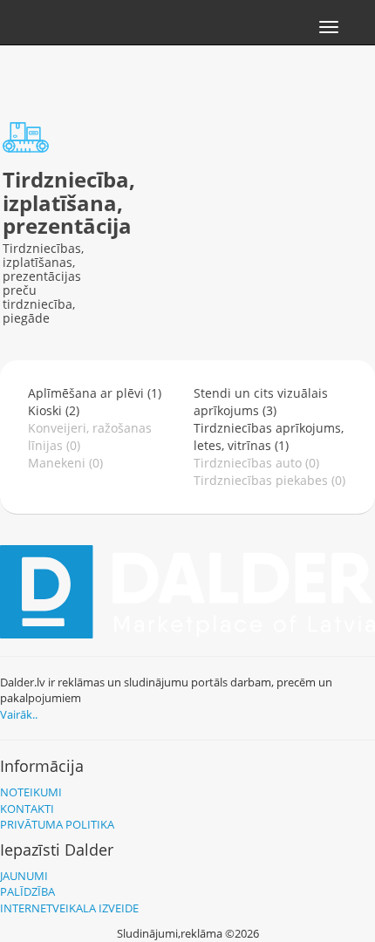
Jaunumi (24, 876)
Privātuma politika (57, 824)
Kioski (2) (53, 410)
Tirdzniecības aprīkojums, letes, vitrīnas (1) (269, 437)
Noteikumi (31, 792)
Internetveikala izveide (69, 908)
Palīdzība (27, 891)
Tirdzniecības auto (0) (256, 462)
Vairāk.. (19, 714)
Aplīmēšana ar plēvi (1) (94, 393)
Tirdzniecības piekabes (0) (269, 480)
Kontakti (27, 808)
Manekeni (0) (65, 462)
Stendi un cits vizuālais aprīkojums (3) (261, 402)
